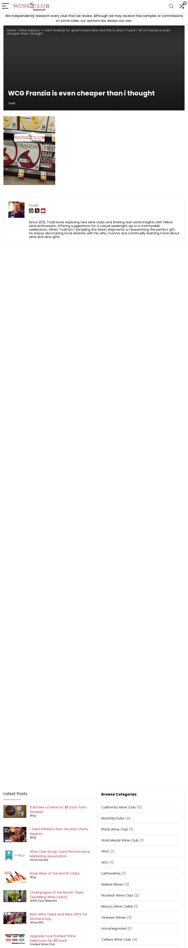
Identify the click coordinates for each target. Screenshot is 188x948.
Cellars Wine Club (116, 939)
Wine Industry (29, 30)
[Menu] (5, 6)
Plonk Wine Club (114, 829)
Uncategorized (114, 928)
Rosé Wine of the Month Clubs (55, 873)
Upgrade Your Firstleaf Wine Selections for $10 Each (53, 938)
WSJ (105, 862)
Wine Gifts (36, 922)
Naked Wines (112, 884)
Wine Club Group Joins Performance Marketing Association (60, 853)
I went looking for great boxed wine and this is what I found (89, 30)
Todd (11, 103)
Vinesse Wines (113, 917)
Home (11, 30)
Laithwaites (111, 873)
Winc (105, 851)
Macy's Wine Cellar (117, 906)
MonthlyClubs (112, 818)
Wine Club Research (43, 901)
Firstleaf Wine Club (42, 944)
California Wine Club (118, 807)
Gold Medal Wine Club (120, 840)
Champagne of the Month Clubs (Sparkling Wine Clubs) (57, 894)
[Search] (171, 6)
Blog (33, 815)
